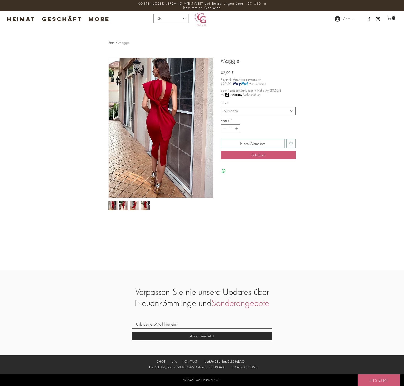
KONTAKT (189, 361)
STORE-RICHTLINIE (245, 367)
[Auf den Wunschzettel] (291, 143)
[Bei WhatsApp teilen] (223, 170)
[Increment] (237, 128)
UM (174, 361)
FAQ (241, 361)
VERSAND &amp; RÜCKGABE (204, 367)
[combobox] (258, 111)
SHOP (162, 361)
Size (225, 103)
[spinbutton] (230, 128)
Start (111, 42)
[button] (391, 18)
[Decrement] (224, 128)
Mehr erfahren (257, 84)
